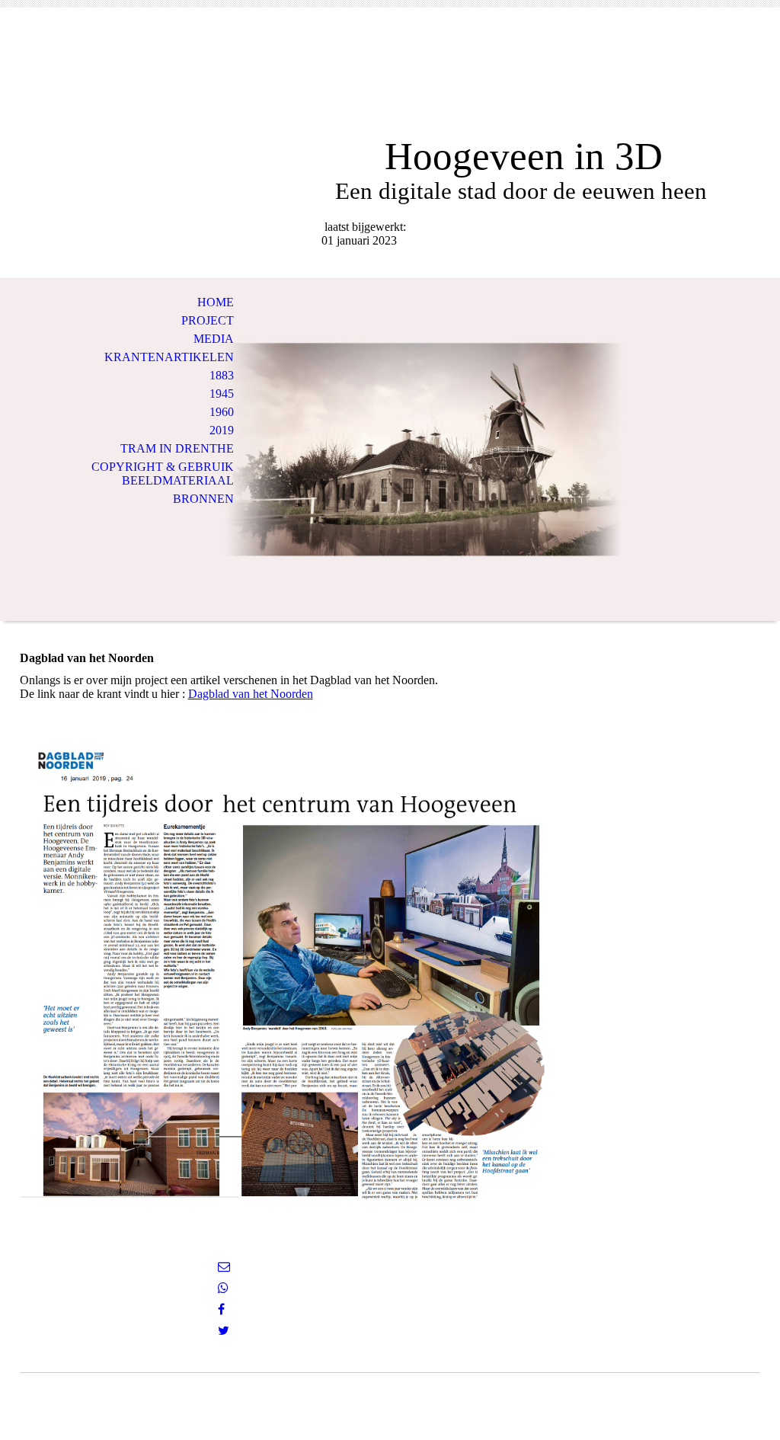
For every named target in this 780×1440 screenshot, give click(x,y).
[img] (390, 82)
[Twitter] (223, 1330)
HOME (215, 302)
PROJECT (207, 320)
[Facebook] (221, 1309)
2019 (221, 430)
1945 (221, 393)
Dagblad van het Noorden (250, 693)
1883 (221, 375)
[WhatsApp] (223, 1288)
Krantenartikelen (169, 356)
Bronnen (203, 498)
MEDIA (213, 338)
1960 (221, 411)
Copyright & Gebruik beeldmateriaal (162, 473)
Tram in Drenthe (177, 448)
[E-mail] (224, 1266)
